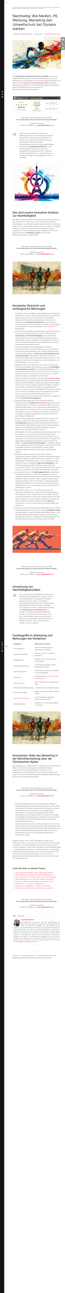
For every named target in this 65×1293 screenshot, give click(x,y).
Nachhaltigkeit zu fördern (23, 503)
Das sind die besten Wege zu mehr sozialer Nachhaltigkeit (34, 873)
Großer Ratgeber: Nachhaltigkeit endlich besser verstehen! (34, 888)
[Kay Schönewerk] (17, 923)
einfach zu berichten (45, 373)
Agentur (16, 7)
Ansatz (43, 659)
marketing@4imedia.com (29, 940)
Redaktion (47, 644)
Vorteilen (34, 407)
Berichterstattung (54, 378)
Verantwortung (39, 371)
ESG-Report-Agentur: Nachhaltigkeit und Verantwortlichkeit (34, 881)
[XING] (29, 941)
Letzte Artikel (21, 915)
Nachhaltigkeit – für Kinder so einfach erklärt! (30, 883)
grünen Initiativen (20, 391)
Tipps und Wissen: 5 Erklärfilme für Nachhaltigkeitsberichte (34, 875)
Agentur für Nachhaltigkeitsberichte (36, 83)
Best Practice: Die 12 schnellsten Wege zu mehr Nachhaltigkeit (35, 877)
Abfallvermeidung (19, 683)
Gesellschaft (51, 326)
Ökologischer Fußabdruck (21, 698)
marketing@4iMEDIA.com (52, 34)
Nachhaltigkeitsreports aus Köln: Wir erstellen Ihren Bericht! (34, 879)
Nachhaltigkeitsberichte (28, 7)
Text (24, 766)
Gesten (42, 461)
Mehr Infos (55, 98)
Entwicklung (29, 362)
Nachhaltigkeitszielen (40, 610)
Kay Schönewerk (27, 920)
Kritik (34, 490)
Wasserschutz (17, 677)
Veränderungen (45, 403)
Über (14, 915)
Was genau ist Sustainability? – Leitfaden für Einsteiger (32, 886)
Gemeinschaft (55, 340)
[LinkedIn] (34, 941)
